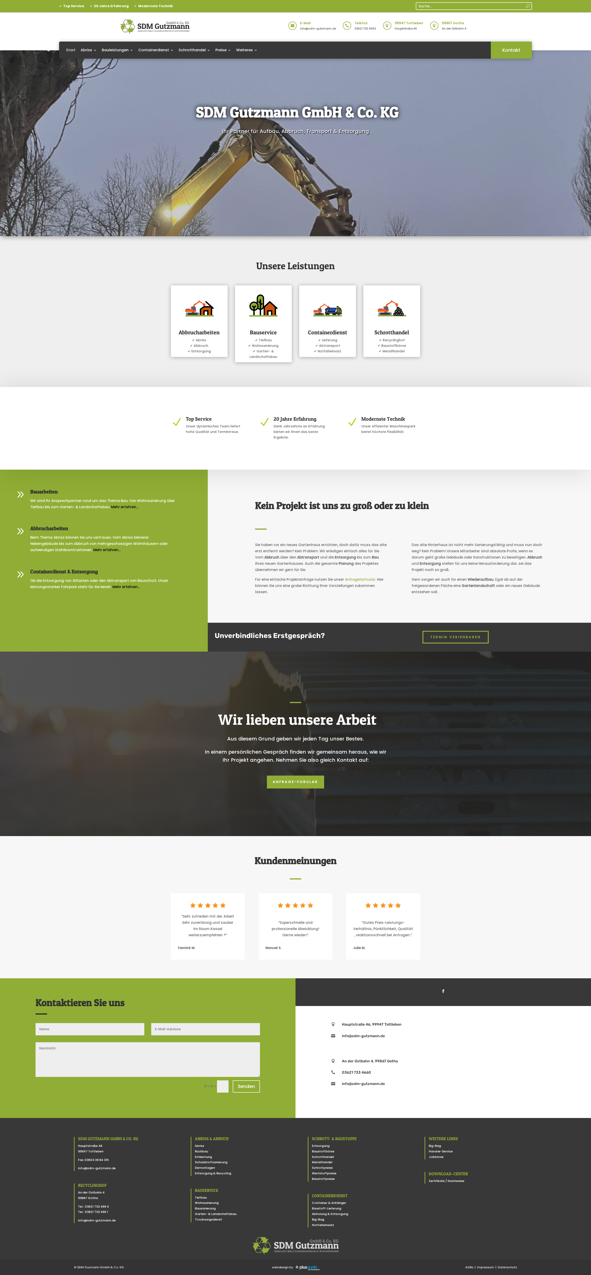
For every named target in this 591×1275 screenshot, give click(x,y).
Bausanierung (205, 1208)
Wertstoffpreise (324, 1173)
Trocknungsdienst (208, 1219)
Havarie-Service (441, 1151)
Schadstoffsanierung (211, 1162)
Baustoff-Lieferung (326, 1208)
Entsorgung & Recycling (213, 1173)
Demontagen (205, 1168)
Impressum (485, 1267)
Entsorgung (320, 1146)
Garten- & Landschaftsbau (215, 1214)
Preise (220, 50)
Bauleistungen (115, 50)
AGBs (469, 1267)
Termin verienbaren (455, 637)
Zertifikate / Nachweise (446, 1181)
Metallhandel (322, 1162)
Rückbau (201, 1151)
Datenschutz (507, 1267)
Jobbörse (436, 1157)
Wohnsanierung (207, 1203)
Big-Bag (318, 1219)
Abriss (86, 50)
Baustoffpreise (323, 1179)
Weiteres (244, 50)
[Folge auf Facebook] (443, 991)
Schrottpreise (322, 1168)
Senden (246, 1086)
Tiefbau (201, 1197)
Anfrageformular (360, 579)
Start (70, 50)
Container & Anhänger (329, 1203)
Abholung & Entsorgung (330, 1214)
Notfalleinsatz (323, 1225)
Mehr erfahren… (125, 507)
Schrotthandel (192, 50)
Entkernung (203, 1157)
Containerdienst (153, 50)
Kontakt (511, 50)
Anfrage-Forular (295, 782)
